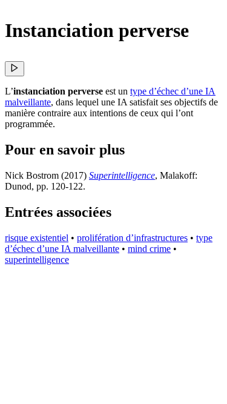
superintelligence (37, 259)
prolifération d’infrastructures (132, 238)
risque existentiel (36, 238)
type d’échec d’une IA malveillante (108, 243)
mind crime (149, 248)
